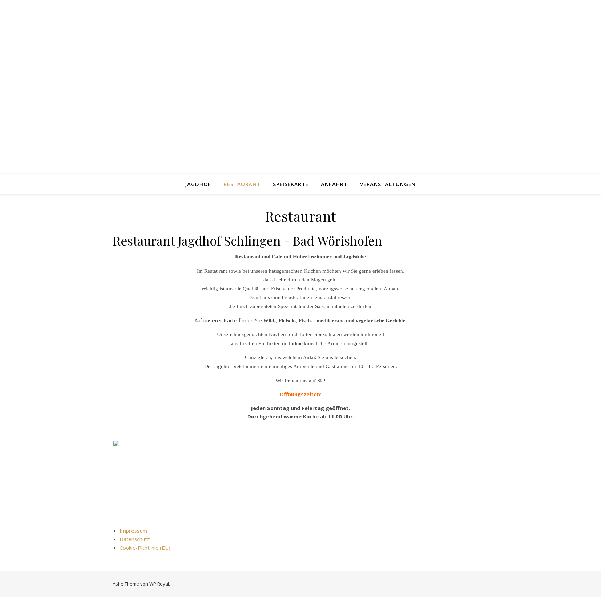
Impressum (133, 530)
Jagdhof (198, 184)
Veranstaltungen (388, 184)
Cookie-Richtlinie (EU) (145, 547)
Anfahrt (334, 184)
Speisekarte (290, 184)
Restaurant (242, 184)
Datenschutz (135, 539)
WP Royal (159, 584)
